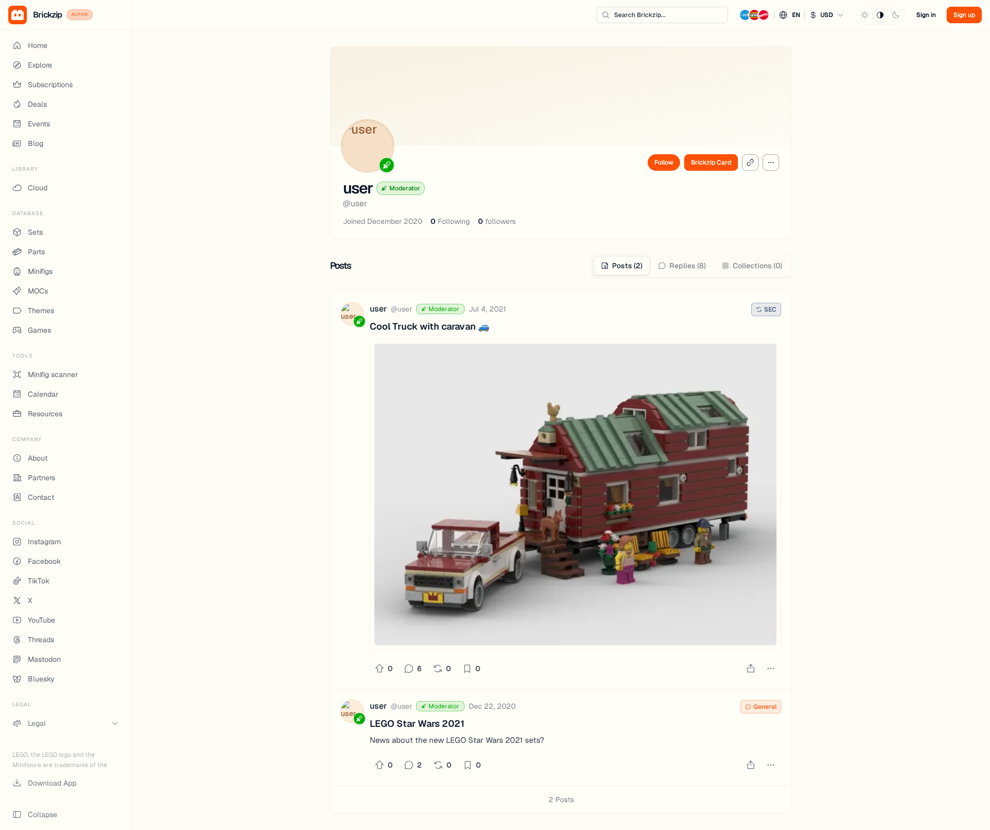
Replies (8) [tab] (687, 265)
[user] (352, 316)
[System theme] (880, 15)
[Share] (751, 668)
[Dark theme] (895, 15)
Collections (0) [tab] (757, 265)
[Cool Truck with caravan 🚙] (575, 494)
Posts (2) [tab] (627, 265)
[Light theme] (864, 15)
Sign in (926, 15)
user (378, 308)
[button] (791, 15)
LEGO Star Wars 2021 (417, 723)
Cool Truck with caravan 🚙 (429, 326)
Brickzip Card (711, 162)
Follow (663, 162)
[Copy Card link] (750, 162)
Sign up (964, 15)
